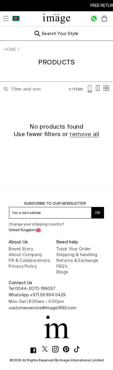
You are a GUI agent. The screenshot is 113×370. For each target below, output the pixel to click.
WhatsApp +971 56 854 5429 (37, 295)
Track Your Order (74, 249)
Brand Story (21, 249)
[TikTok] (79, 349)
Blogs (62, 272)
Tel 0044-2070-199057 (32, 288)
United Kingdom (22, 230)
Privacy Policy (23, 266)
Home (10, 49)
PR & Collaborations (29, 260)
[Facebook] (35, 350)
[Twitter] (47, 349)
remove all (84, 134)
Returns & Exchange (78, 260)
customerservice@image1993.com (42, 308)
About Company (25, 254)
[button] (6, 18)
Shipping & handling (77, 254)
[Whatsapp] (94, 18)
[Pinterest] (68, 349)
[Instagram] (57, 349)
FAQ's (62, 266)
